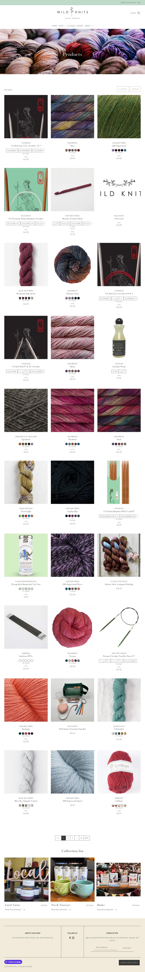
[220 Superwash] (119, 116)
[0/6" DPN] (23, 660)
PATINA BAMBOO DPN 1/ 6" (109, 516)
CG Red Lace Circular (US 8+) (119, 293)
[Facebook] (70, 937)
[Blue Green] (69, 589)
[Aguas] (66, 444)
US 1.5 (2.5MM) (129, 661)
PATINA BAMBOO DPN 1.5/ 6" (131, 516)
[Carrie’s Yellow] (125, 733)
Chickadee (119, 729)
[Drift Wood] (32, 298)
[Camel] (122, 733)
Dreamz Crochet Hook (72, 218)
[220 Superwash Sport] (72, 772)
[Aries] (78, 150)
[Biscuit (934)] (69, 660)
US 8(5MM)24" (117, 298)
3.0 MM (56, 224)
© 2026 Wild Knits (10, 966)
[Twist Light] (26, 482)
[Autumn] (26, 444)
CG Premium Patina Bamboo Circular (26, 218)
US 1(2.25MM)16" (39, 151)
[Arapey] (69, 298)
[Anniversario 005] (66, 298)
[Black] (122, 150)
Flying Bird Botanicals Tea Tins (26, 584)
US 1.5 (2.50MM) (37, 371)
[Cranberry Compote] (23, 298)
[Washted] (72, 410)
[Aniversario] (119, 444)
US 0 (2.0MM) (11, 371)
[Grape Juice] (32, 733)
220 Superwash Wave (72, 584)
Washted (72, 439)
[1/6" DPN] (26, 660)
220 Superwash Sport (72, 801)
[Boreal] (119, 733)
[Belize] (116, 733)
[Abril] (66, 371)
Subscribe (127, 948)
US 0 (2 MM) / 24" (28, 224)
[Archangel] (72, 150)
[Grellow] (75, 589)
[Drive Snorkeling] (78, 660)
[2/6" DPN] (32, 660)
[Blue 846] (125, 150)
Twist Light (26, 511)
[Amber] (20, 444)
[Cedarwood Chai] (23, 589)
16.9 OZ (122, 371)
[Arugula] (66, 660)
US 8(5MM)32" (130, 298)
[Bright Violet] (69, 516)
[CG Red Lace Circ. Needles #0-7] (26, 116)
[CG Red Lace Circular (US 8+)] (119, 264)
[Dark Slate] (75, 516)
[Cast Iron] (20, 298)
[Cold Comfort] (29, 589)
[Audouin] (113, 733)
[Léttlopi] (119, 772)
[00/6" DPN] (20, 660)
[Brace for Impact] (32, 516)
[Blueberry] (66, 589)
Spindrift (26, 439)
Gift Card (119, 218)
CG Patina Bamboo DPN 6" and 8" (119, 511)
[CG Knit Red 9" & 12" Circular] (26, 337)
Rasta (72, 366)
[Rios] (72, 116)
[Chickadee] (119, 700)
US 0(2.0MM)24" (25, 151)
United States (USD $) (129, 3)
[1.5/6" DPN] (29, 660)
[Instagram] (73, 937)
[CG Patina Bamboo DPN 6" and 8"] (119, 482)
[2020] (20, 516)
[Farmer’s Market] (72, 589)
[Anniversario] (66, 150)
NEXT (87, 838)
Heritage (26, 729)
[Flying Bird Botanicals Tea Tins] (26, 555)
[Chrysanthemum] (72, 516)
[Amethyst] (113, 150)
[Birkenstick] (23, 516)
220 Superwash (119, 145)
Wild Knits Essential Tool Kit (72, 729)
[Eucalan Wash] (119, 337)
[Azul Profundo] (75, 298)
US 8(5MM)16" (105, 298)
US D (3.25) (65, 224)
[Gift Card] (119, 189)
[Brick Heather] (116, 805)
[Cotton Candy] (72, 660)
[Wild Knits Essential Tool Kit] (72, 700)
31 (81, 838)
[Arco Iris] (75, 150)
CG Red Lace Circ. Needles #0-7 (26, 145)
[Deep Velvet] (29, 298)
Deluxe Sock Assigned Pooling (119, 584)
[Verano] (72, 627)
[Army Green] (116, 150)
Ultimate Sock (72, 293)
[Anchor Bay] (72, 482)
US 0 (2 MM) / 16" (13, 224)
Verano (72, 656)
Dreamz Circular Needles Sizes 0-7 (119, 656)
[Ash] (20, 805)
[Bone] (29, 805)
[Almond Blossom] (69, 371)
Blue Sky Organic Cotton (26, 801)
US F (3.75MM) (88, 224)
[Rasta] (72, 337)
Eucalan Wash (119, 366)
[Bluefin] (26, 805)
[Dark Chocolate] (26, 298)
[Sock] (119, 410)
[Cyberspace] (75, 660)
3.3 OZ (115, 371)
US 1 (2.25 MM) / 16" (43, 224)
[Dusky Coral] (26, 733)
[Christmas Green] (20, 733)
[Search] (139, 2)
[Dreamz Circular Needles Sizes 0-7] (119, 627)
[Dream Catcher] (32, 589)
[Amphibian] (72, 371)
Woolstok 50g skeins (26, 293)
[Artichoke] (23, 444)
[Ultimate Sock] (72, 264)
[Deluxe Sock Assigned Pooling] (119, 555)
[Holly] (78, 589)
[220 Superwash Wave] (72, 555)
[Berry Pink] (119, 150)
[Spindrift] (26, 410)
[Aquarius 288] (69, 150)
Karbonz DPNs (26, 656)
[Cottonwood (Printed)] (32, 805)
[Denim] (78, 516)
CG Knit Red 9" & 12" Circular (26, 366)
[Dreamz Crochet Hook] (72, 189)
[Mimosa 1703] (122, 805)
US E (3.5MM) (76, 224)
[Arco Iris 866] (72, 298)
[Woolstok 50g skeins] (26, 264)
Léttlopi (119, 801)
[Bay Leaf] (23, 805)
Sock (119, 439)
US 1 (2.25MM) (24, 371)
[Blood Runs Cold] (26, 516)
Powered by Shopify (25, 966)
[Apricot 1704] (119, 805)
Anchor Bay (72, 511)
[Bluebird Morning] (20, 589)
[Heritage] (26, 700)
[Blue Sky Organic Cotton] (26, 772)
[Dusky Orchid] (29, 733)
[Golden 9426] (125, 805)
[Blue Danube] (32, 444)
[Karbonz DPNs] (26, 627)
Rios (72, 145)
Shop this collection (13, 909)
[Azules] (78, 444)
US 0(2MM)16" (12, 151)
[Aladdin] (116, 444)
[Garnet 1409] (113, 805)
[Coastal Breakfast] (26, 589)
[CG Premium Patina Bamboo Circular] (26, 189)
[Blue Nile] (29, 516)
